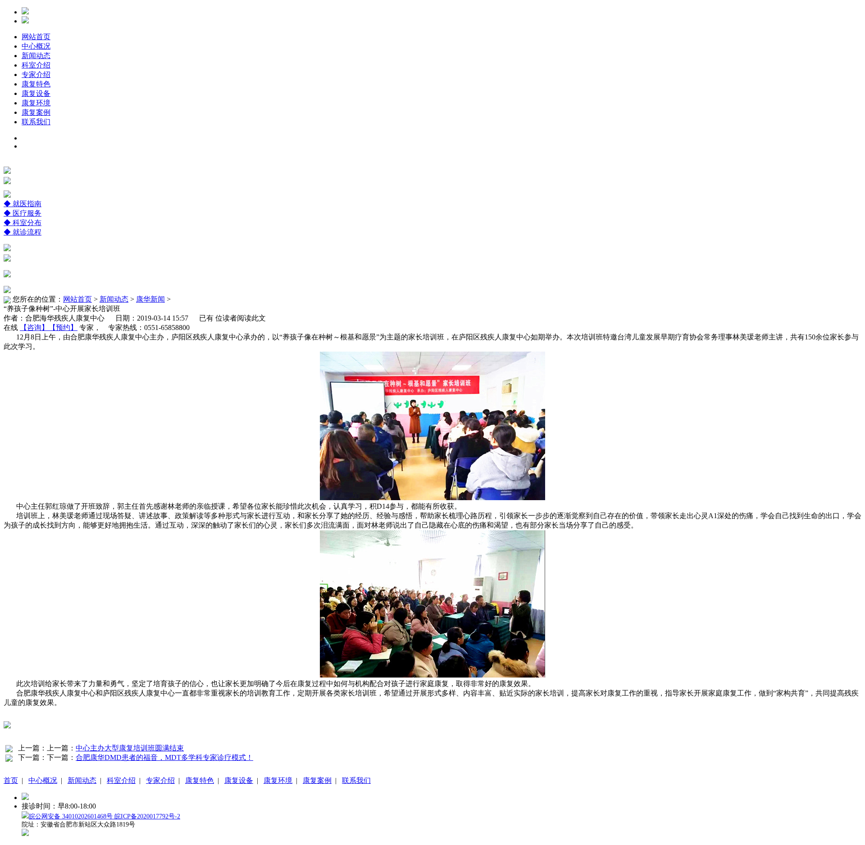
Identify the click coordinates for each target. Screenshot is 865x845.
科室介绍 (36, 65)
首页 (11, 780)
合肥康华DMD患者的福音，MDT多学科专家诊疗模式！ (164, 757)
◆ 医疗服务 (22, 213)
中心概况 (36, 46)
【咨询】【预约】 (48, 327)
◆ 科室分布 (22, 222)
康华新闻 (150, 299)
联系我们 (36, 122)
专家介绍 (36, 74)
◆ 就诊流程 (22, 232)
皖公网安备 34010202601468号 (71, 816)
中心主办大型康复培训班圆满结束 (130, 748)
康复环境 (36, 103)
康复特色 (36, 84)
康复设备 (36, 93)
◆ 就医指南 (22, 204)
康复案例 (36, 112)
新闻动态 (36, 55)
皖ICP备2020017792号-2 (147, 816)
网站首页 (36, 37)
